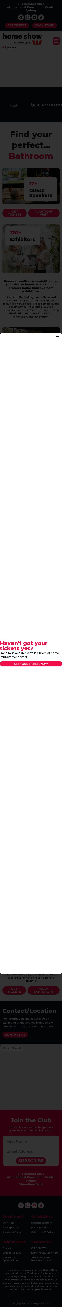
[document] (31, 653)
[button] (57, 338)
